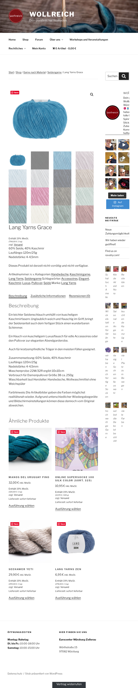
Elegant (84, 278)
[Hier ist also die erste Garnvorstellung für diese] (123, 170)
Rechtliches (16, 48)
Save (16, 92)
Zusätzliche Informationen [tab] (48, 296)
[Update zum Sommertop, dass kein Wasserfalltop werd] (123, 144)
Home (12, 39)
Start (11, 72)
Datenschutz (15, 673)
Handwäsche (60, 274)
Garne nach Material (34, 72)
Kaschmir (15, 283)
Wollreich (52, 14)
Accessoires (69, 278)
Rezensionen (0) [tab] (79, 296)
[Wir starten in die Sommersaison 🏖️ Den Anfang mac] (110, 183)
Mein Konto (39, 48)
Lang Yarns (16, 278)
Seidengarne (54, 72)
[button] (92, 94)
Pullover (36, 283)
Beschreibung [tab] (18, 296)
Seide (47, 283)
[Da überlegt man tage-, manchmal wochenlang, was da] (110, 157)
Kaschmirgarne (80, 274)
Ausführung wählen (21, 505)
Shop (25, 39)
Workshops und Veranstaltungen (89, 39)
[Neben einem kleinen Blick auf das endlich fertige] (110, 144)
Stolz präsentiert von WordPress (43, 673)
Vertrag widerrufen (69, 684)
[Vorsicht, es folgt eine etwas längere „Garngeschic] (123, 183)
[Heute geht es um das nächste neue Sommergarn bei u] (110, 170)
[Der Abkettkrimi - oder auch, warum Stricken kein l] (123, 157)
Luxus (26, 283)
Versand (18, 244)
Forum (39, 39)
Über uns (55, 39)
